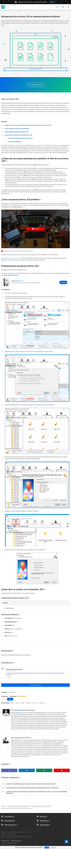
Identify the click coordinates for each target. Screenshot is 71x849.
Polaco (22, 703)
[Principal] (3, 7)
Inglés (12, 703)
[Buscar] (57, 7)
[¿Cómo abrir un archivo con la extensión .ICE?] (44, 590)
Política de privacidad (16, 840)
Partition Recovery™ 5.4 (17, 281)
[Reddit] (62, 770)
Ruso (33, 703)
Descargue (7, 293)
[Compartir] (9, 764)
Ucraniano (28, 703)
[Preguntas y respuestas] (19, 777)
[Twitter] (27, 770)
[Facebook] (9, 770)
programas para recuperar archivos (14, 258)
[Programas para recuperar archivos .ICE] (39, 266)
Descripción (53, 847)
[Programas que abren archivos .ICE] (29, 598)
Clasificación (13, 696)
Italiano (42, 703)
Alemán (17, 703)
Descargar (63, 282)
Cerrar (46, 847)
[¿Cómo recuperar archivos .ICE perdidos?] (40, 200)
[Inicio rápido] (68, 7)
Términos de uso (5, 840)
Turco (37, 703)
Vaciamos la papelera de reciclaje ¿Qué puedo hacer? (17, 251)
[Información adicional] (19, 615)
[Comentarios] (14, 663)
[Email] (44, 770)
